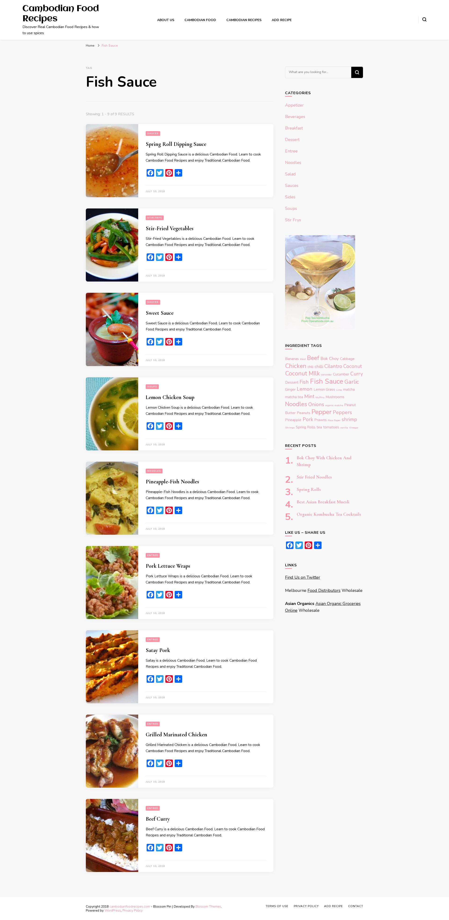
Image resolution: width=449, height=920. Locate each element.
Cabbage (347, 358)
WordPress (113, 910)
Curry (356, 373)
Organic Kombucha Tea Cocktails (329, 514)
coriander (326, 374)
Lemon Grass (324, 389)
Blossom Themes (208, 906)
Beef (313, 358)
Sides (290, 197)
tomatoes (331, 427)
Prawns (320, 419)
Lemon (304, 389)
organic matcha (334, 405)
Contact (355, 906)
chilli (319, 367)
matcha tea (294, 396)
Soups (152, 386)
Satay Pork (158, 650)
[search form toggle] (424, 19)
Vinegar (353, 427)
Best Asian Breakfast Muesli (323, 502)
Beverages (295, 116)
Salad (290, 174)
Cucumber (341, 374)
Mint (309, 396)
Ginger (290, 389)
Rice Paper (334, 420)
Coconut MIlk (302, 373)
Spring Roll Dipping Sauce (176, 144)
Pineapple (293, 419)
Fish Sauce (326, 381)
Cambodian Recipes (243, 20)
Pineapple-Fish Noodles (172, 481)
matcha (349, 389)
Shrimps (290, 427)
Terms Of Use (277, 906)
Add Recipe (282, 20)
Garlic (351, 382)
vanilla (344, 427)
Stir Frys (154, 217)
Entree (152, 555)
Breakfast (294, 128)
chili (310, 366)
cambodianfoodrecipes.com (130, 906)
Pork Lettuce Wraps (168, 566)
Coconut (352, 366)
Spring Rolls (305, 427)
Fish (304, 382)
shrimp (349, 419)
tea (319, 427)
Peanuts (303, 412)
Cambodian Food (200, 20)
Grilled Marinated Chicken (176, 734)
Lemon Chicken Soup (170, 397)
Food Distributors (324, 590)
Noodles (154, 471)
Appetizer (294, 105)
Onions (316, 404)
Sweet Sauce (160, 313)
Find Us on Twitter (302, 577)
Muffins (319, 397)
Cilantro (333, 366)
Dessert (292, 139)
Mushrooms (335, 396)
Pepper (321, 412)
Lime (339, 390)
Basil (303, 359)
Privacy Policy (133, 910)
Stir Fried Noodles (314, 477)
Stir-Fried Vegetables (169, 228)
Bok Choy (329, 359)
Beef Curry (158, 819)
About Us (165, 20)
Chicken (295, 366)
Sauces (153, 133)
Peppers (342, 412)
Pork (308, 419)
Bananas (292, 358)
